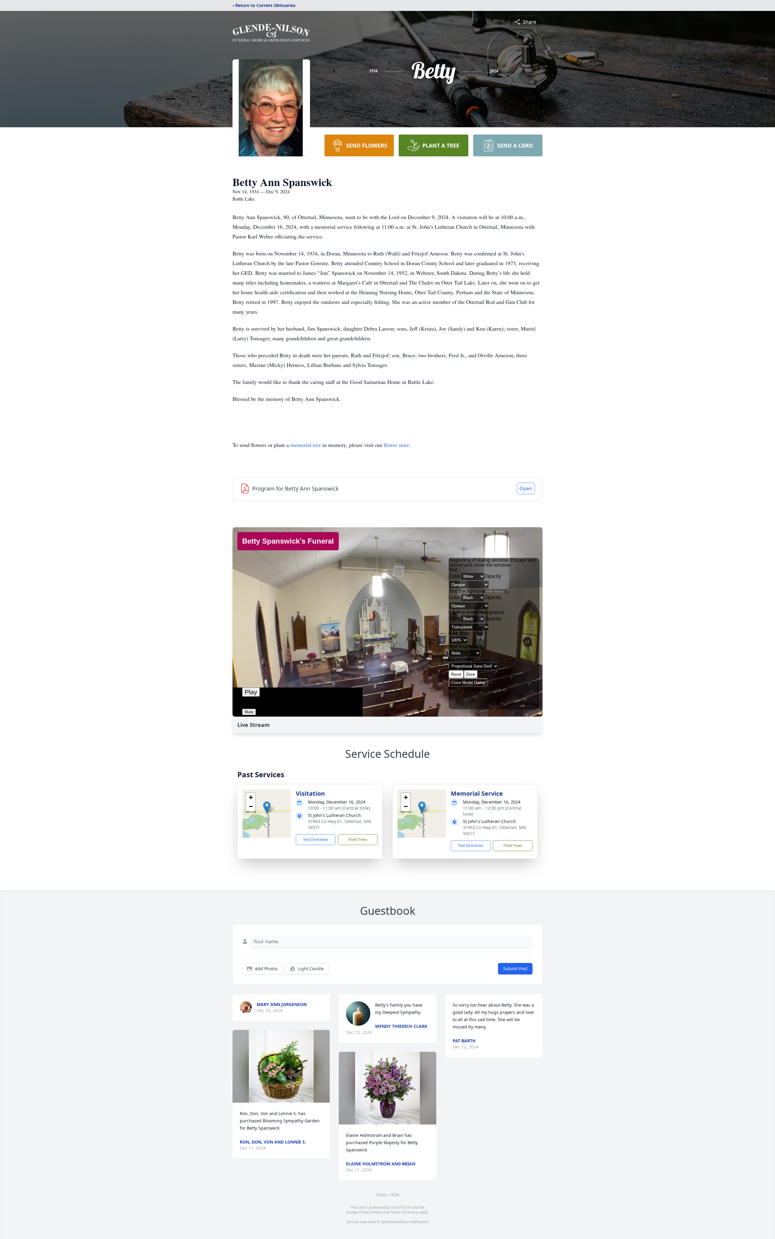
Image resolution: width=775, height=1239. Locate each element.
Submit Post (515, 968)
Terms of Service (404, 1212)
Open (525, 488)
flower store (396, 444)
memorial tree (305, 444)
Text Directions (315, 839)
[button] (267, 807)
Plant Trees (357, 839)
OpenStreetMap (394, 1221)
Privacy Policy (370, 1212)
